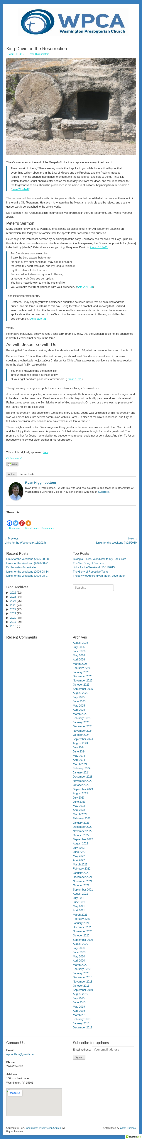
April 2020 (79, 960)
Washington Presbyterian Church (43, 1128)
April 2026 (79, 659)
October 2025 (81, 684)
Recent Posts (27, 474)
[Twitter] (15, 520)
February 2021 (81, 918)
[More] (28, 520)
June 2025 (79, 701)
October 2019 (81, 985)
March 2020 (80, 964)
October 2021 (81, 885)
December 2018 (82, 1027)
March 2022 (80, 864)
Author (11, 474)
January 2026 (81, 672)
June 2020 (79, 952)
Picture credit (14, 458)
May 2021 (79, 906)
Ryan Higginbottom (39, 54)
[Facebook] (9, 520)
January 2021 (81, 923)
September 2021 (83, 889)
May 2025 (79, 705)
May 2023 (79, 805)
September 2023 (83, 789)
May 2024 (79, 755)
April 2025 (79, 709)
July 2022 (78, 847)
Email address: (82, 1049)
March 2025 (80, 713)
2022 (13, 609)
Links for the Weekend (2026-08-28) (28, 558)
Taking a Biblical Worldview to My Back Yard (99, 558)
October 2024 (81, 734)
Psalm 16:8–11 (99, 247)
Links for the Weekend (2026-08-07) (28, 575)
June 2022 (79, 851)
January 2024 (81, 772)
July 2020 (78, 948)
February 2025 (81, 718)
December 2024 (82, 726)
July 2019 (78, 998)
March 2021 (80, 914)
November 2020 (82, 931)
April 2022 (79, 860)
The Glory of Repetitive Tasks (91, 571)
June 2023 (79, 801)
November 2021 (82, 881)
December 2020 (82, 927)
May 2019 (79, 1006)
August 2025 (80, 692)
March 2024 (80, 764)
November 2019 (82, 981)
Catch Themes (128, 1128)
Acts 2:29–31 (38, 318)
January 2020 (81, 973)
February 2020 (81, 968)
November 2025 (82, 680)
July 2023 (78, 797)
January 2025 (81, 722)
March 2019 (80, 1015)
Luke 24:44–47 (20, 189)
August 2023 (80, 793)
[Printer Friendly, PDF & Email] (12, 464)
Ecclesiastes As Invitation (21, 567)
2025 (13, 596)
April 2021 (79, 910)
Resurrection (47, 528)
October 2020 (81, 935)
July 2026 (78, 647)
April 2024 (79, 759)
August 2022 (80, 843)
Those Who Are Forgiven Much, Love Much (99, 575)
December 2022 (82, 826)
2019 (13, 621)
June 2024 (79, 751)
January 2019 (81, 1023)
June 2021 (79, 902)
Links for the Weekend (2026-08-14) (28, 571)
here (45, 452)
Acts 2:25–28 (85, 286)
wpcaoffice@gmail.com (20, 1054)
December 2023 (82, 776)
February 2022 (81, 868)
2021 (13, 613)
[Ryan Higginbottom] (16, 499)
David (28, 528)
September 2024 (83, 739)
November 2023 (82, 780)
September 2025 (83, 688)
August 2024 (80, 743)
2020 (13, 617)
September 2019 (83, 989)
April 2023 (79, 810)
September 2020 (83, 939)
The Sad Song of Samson (88, 563)
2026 (13, 592)
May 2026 (79, 655)
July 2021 (78, 897)
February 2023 (81, 818)
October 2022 (81, 835)
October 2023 (81, 784)
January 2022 (81, 872)
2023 (13, 605)
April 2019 (79, 1010)
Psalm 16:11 (74, 379)
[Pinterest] (22, 520)
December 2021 (82, 876)
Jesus (36, 528)
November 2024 (82, 730)
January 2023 (81, 822)
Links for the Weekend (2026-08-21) (28, 563)
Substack (103, 491)
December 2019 (82, 977)
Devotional (15, 528)
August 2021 (80, 893)
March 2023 (80, 814)
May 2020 (79, 956)
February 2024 (81, 768)
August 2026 (80, 642)
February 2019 (81, 1019)
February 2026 (81, 667)
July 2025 (78, 697)
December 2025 (82, 676)
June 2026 (79, 651)
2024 (13, 600)
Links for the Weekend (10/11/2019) (94, 567)
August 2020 (80, 943)
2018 (13, 626)
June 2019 (79, 1002)
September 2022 (83, 839)
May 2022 (79, 856)
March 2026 (80, 663)
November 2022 (82, 831)
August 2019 (80, 994)
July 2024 (78, 747)
